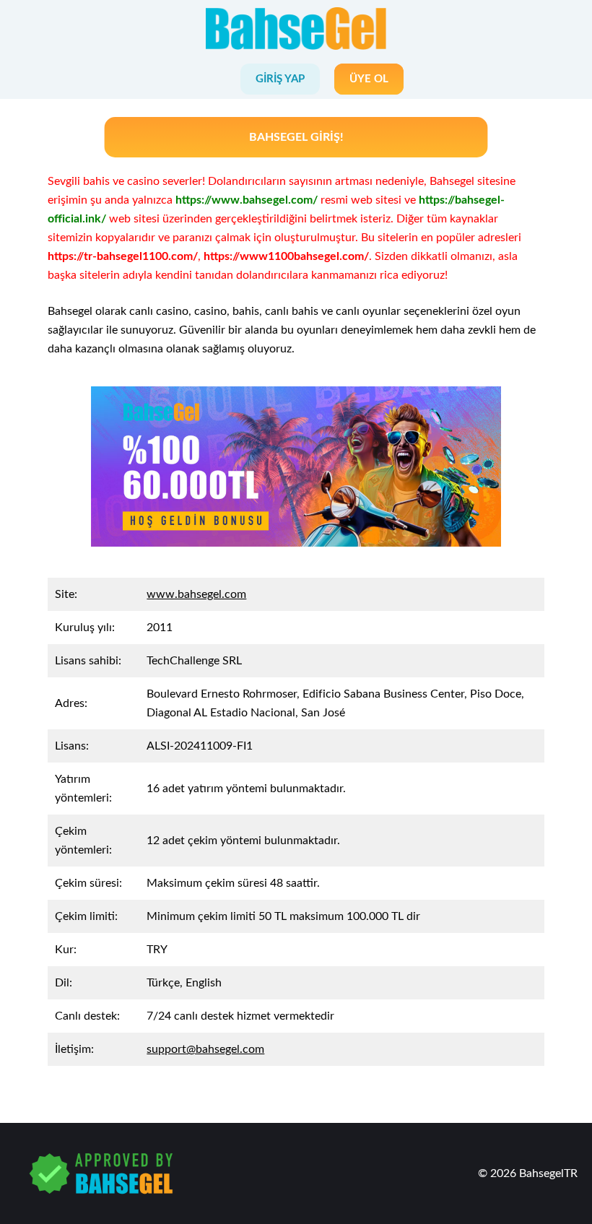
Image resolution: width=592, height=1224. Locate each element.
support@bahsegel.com (205, 1049)
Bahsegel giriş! (296, 137)
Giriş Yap (280, 79)
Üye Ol (368, 79)
